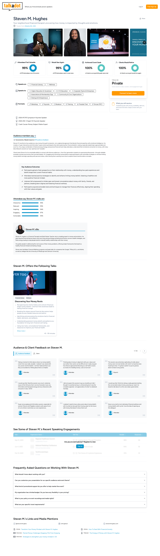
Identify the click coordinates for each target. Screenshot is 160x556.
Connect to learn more (128, 93)
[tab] (22, 353)
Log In (141, 7)
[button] (80, 474)
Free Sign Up (152, 7)
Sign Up (80, 446)
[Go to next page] (144, 351)
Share (143, 18)
